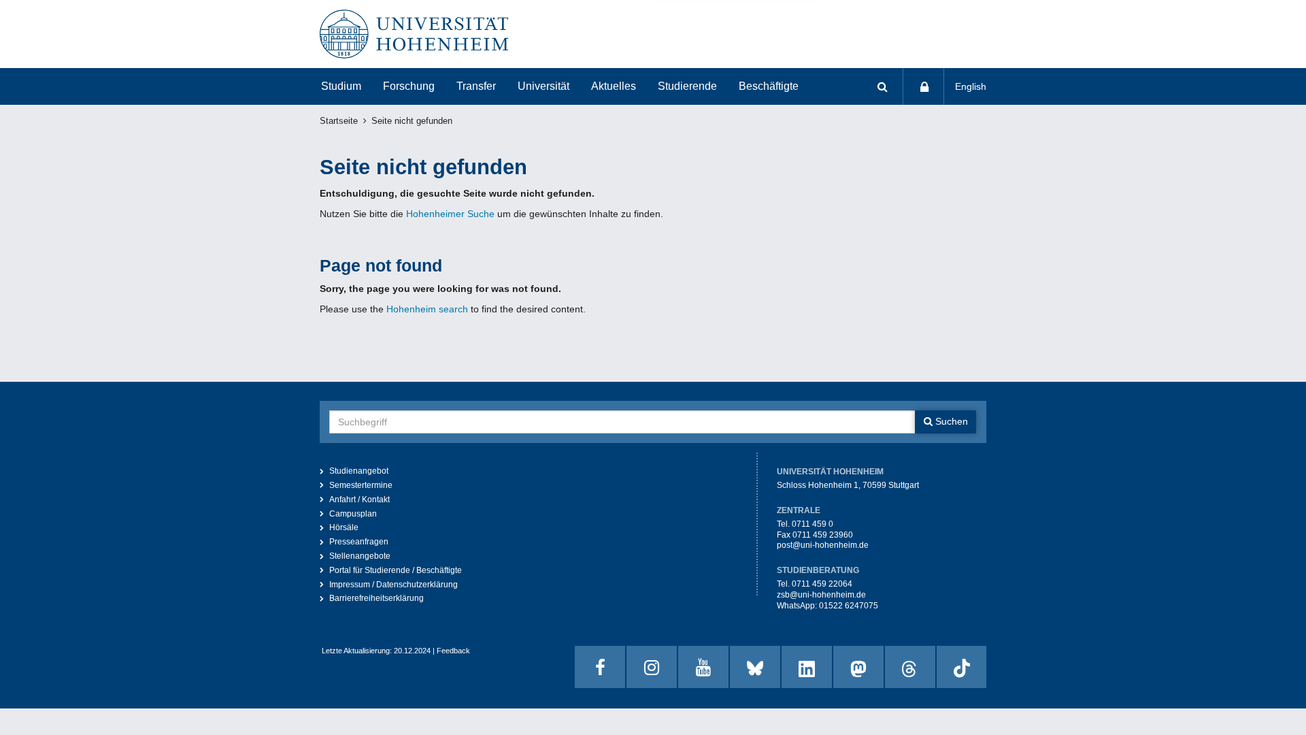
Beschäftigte (769, 86)
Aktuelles (613, 86)
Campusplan (353, 514)
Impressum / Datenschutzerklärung (393, 584)
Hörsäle (343, 527)
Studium (341, 86)
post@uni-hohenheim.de (823, 545)
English (970, 86)
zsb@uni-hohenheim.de (821, 595)
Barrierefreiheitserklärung (376, 598)
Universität (543, 86)
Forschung (409, 86)
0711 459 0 (812, 524)
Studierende (687, 86)
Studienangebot (358, 471)
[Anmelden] (923, 86)
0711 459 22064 (822, 584)
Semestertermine (360, 485)
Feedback (453, 651)
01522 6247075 (848, 605)
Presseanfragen (358, 541)
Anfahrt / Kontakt (359, 499)
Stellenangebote (359, 556)
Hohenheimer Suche (450, 213)
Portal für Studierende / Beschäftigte (395, 570)
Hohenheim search (427, 309)
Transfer (476, 86)
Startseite (339, 121)
